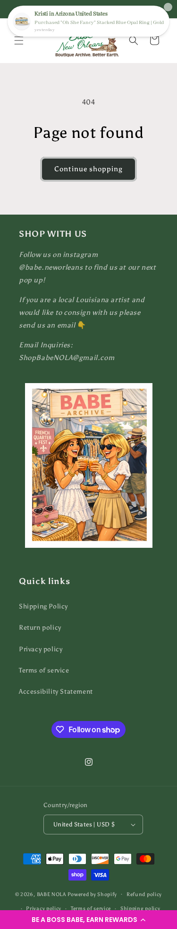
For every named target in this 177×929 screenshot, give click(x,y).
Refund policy (144, 894)
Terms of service (44, 670)
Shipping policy (140, 908)
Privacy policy (40, 649)
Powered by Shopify (92, 894)
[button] (88, 919)
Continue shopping (88, 169)
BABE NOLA (51, 894)
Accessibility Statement (56, 692)
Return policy (40, 628)
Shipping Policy (43, 606)
